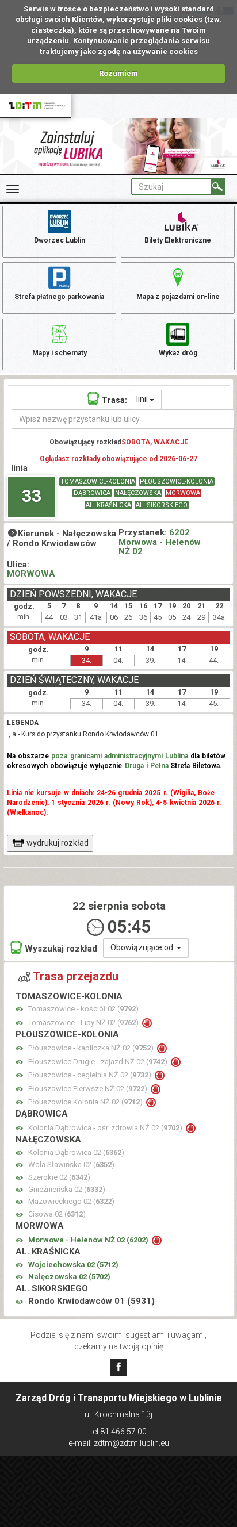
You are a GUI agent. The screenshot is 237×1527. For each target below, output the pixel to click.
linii (143, 399)
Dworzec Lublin (59, 240)
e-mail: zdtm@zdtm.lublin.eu (118, 1443)
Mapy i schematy (59, 353)
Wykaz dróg (178, 353)
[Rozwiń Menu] (12, 189)
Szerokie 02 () (59, 1177)
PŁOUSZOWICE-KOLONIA (176, 481)
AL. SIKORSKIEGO (162, 505)
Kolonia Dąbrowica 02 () (76, 1152)
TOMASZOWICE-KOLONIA (97, 481)
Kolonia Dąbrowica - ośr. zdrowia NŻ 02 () (106, 1127)
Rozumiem (118, 73)
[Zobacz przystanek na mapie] (19, 1009)
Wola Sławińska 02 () (71, 1164)
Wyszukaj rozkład (61, 948)
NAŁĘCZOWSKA (138, 493)
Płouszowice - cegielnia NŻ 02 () (90, 1075)
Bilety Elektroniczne (177, 240)
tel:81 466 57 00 (118, 1431)
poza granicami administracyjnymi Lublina (119, 756)
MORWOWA (183, 493)
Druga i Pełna (147, 766)
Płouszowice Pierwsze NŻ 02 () (88, 1088)
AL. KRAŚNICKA (108, 505)
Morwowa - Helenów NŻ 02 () (89, 1240)
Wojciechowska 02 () (73, 1264)
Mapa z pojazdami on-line (178, 297)
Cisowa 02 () (57, 1214)
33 (31, 496)
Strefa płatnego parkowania (59, 297)
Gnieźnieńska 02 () (66, 1189)
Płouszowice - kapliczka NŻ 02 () (91, 1047)
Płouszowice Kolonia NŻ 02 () (86, 1102)
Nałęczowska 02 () (69, 1276)
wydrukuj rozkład (57, 842)
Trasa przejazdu (75, 976)
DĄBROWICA (92, 493)
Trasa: (114, 400)
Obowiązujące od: (143, 947)
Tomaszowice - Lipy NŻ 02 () (84, 1022)
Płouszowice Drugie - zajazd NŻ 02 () (98, 1061)
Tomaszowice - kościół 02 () (83, 1008)
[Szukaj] (218, 186)
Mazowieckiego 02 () (71, 1201)
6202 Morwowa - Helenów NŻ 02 (159, 542)
